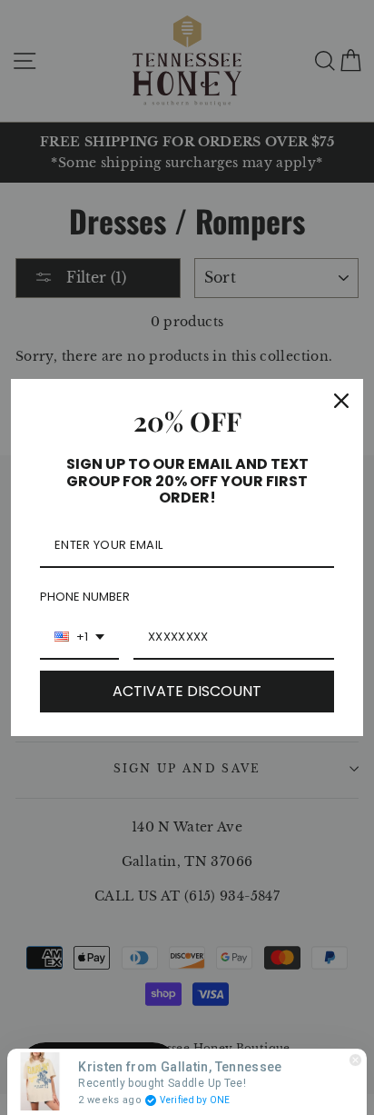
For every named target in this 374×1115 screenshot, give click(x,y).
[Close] (341, 401)
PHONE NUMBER (85, 596)
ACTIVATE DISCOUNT (187, 691)
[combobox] (79, 638)
